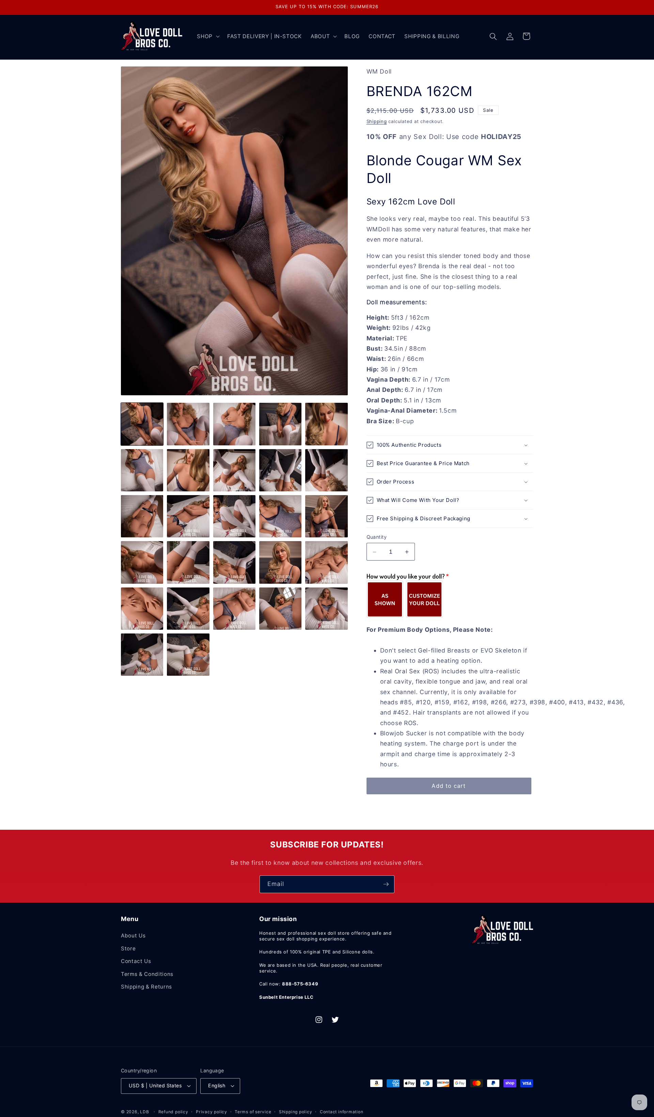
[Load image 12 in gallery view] (188, 516)
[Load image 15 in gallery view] (326, 516)
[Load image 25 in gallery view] (326, 608)
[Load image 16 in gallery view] (142, 562)
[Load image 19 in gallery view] (280, 562)
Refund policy (173, 1111)
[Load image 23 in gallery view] (234, 608)
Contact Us (136, 961)
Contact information (341, 1111)
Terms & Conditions (147, 974)
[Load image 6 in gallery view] (142, 470)
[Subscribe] (386, 884)
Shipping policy (295, 1111)
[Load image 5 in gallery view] (326, 424)
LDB (144, 1111)
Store (128, 948)
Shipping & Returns (146, 986)
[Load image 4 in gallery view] (280, 424)
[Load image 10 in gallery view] (326, 470)
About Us (133, 935)
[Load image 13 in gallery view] (234, 516)
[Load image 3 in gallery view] (234, 424)
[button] (207, 36)
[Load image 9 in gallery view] (280, 470)
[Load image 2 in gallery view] (188, 424)
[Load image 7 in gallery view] (188, 470)
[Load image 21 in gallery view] (142, 608)
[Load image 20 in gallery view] (326, 562)
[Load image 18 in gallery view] (234, 562)
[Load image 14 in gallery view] (280, 516)
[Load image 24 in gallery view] (280, 608)
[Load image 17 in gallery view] (188, 562)
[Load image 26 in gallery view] (142, 654)
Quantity (377, 537)
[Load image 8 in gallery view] (234, 470)
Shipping (377, 121)
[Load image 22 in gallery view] (188, 608)
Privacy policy (211, 1111)
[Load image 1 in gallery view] (142, 424)
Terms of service (253, 1111)
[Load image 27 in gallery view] (188, 654)
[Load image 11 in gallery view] (142, 516)
